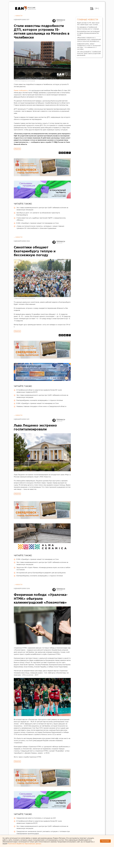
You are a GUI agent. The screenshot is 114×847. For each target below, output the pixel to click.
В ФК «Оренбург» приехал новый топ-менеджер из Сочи (37, 223)
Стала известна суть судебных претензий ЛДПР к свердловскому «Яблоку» (41, 219)
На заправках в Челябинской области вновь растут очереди (88, 28)
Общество (17, 148)
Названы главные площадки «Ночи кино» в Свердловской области (41, 406)
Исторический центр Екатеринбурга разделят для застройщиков (41, 572)
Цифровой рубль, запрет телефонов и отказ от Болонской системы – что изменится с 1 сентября (89, 46)
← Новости (18, 15)
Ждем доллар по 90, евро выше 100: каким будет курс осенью (88, 23)
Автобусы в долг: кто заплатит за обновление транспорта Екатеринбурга (38, 214)
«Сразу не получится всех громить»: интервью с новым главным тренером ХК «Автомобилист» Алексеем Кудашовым (40, 227)
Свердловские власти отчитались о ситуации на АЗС (36, 818)
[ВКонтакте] (60, 153)
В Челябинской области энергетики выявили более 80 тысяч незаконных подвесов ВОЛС (39, 391)
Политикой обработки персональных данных (24, 843)
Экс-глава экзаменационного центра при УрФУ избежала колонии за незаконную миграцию (42, 209)
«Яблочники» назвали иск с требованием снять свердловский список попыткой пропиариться (89, 39)
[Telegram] (65, 153)
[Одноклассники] (62, 153)
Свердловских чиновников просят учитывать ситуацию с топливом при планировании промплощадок (43, 832)
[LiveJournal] (70, 153)
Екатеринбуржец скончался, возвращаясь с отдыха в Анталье (39, 400)
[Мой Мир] (67, 153)
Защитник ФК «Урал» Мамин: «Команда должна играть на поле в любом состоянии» (43, 568)
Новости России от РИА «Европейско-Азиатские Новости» (21, 8)
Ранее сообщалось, (21, 90)
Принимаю (105, 841)
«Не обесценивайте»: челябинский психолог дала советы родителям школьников (89, 53)
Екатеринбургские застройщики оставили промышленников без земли (88, 33)
